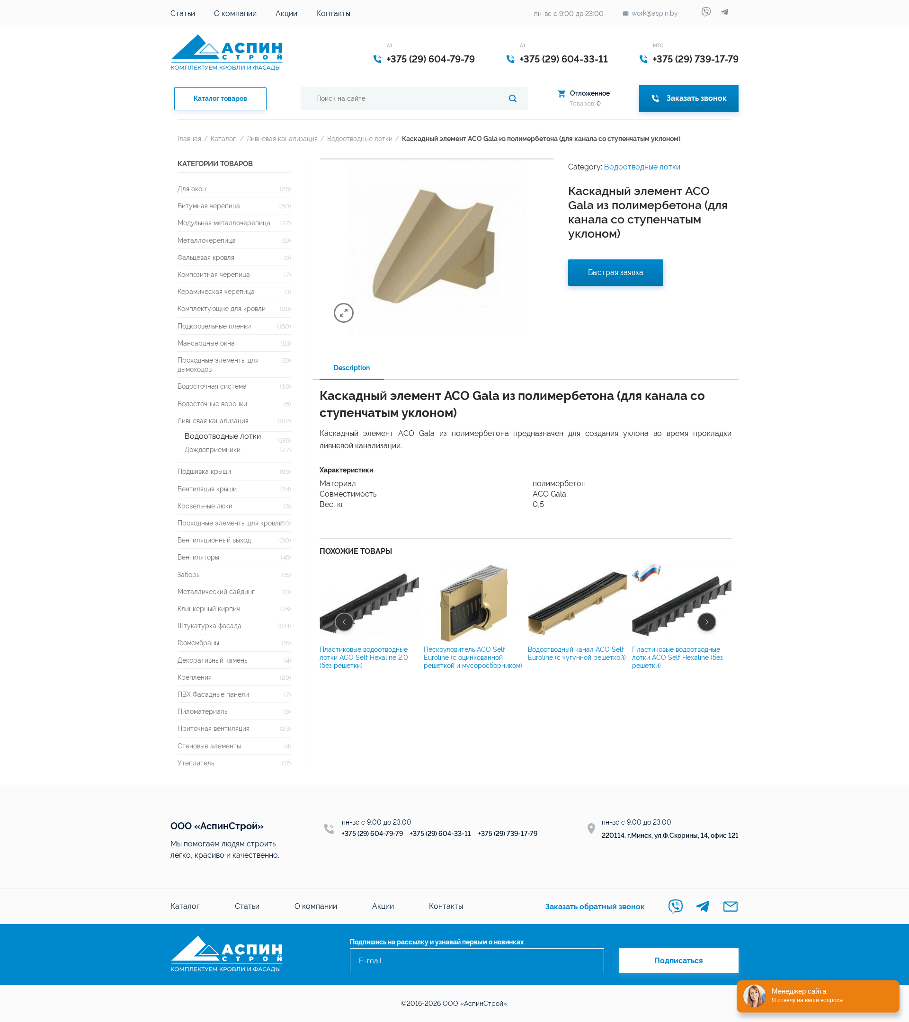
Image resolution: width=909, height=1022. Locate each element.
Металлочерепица (207, 240)
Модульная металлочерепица (224, 223)
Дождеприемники (213, 449)
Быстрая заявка (615, 272)
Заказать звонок (697, 98)
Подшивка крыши (204, 471)
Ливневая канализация (282, 138)
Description (352, 368)
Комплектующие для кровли (222, 308)
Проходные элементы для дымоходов (218, 364)
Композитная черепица (214, 274)
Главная (189, 138)
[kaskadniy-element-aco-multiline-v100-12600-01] (437, 247)
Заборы (189, 574)
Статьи (182, 13)
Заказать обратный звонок (595, 906)
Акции (286, 13)
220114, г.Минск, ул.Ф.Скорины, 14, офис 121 (670, 835)
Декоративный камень (212, 660)
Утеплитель (196, 763)
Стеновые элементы (209, 746)
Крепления (195, 677)
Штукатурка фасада (209, 626)
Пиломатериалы (203, 711)
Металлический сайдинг (216, 591)
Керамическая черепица (216, 291)
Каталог (223, 138)
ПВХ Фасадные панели (213, 694)
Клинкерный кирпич (209, 608)
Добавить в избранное (539, 167)
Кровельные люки (205, 506)
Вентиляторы (198, 557)
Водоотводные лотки (359, 138)
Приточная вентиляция (214, 728)
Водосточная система (212, 386)
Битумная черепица (209, 206)
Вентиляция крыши (207, 489)
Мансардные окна (206, 343)
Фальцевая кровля (206, 257)
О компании (235, 13)
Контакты (333, 13)
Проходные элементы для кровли (230, 523)
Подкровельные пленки (214, 326)
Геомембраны (198, 643)
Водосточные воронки (212, 404)
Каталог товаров (220, 98)
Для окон (192, 189)
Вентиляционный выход (214, 540)
